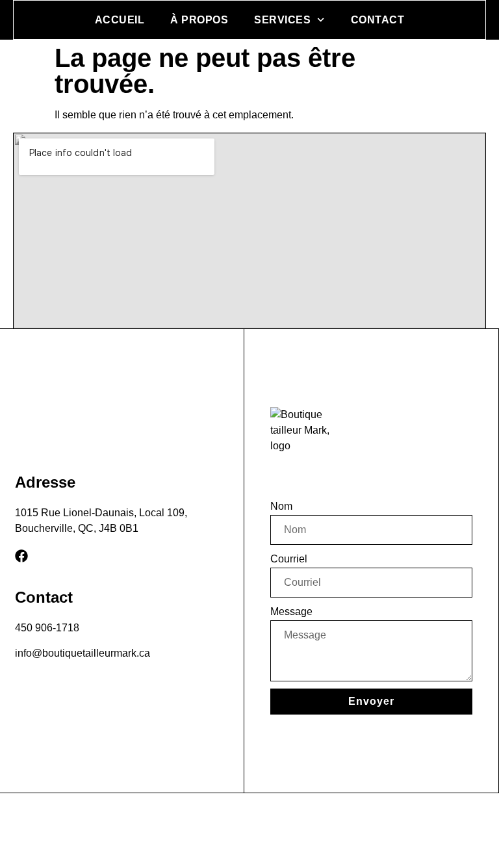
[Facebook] (21, 555)
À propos (199, 19)
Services (282, 19)
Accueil (120, 19)
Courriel (288, 558)
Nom (281, 506)
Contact (378, 19)
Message (291, 611)
